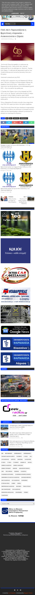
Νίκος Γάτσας (26, 486)
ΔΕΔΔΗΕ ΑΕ (23, 462)
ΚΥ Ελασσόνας (15, 480)
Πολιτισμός (19, 492)
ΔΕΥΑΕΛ (30, 462)
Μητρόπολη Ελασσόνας (8, 486)
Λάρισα (19, 483)
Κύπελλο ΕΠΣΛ (5, 483)
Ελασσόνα (23, 471)
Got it (22, 13)
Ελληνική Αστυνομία (7, 474)
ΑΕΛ (11, 118)
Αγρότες (13, 459)
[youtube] (20, 590)
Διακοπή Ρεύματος (24, 468)
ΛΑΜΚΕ (13, 483)
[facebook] (15, 590)
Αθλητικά (16, 118)
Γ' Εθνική (15, 462)
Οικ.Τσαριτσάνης (6, 489)
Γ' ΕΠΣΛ (9, 462)
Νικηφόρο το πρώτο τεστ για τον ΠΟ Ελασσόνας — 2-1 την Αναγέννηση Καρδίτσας (15, 146)
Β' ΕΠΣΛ (3, 462)
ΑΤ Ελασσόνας (5, 459)
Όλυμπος (19, 456)
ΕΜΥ (3, 471)
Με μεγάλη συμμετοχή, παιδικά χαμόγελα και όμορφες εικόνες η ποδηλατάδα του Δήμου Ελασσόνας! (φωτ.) (21, 434)
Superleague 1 (17, 453)
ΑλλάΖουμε (28, 459)
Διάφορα (15, 468)
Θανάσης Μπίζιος (26, 477)
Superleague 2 (23, 118)
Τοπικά (26, 492)
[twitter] (17, 590)
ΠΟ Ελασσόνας (16, 489)
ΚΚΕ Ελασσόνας (6, 480)
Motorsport (8, 453)
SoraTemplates (12, 593)
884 (7, 118)
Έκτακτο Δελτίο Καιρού (8, 456)
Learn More (15, 13)
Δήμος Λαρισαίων (18, 465)
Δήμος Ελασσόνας (6, 465)
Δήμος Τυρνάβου (6, 468)
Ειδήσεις (16, 471)
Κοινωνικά (24, 480)
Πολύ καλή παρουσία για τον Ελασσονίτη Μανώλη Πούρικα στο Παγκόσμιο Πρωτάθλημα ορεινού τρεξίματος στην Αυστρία (22, 442)
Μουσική (18, 486)
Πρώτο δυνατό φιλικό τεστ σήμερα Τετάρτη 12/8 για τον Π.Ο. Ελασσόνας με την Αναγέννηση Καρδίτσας (16, 167)
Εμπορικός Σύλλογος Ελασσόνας (10, 477)
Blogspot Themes (28, 593)
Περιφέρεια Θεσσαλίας (8, 492)
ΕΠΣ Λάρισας (9, 471)
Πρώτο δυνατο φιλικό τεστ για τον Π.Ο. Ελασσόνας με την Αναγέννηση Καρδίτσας (15, 189)
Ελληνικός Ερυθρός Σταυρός (23, 474)
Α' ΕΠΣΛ (26, 456)
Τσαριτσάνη (5, 495)
